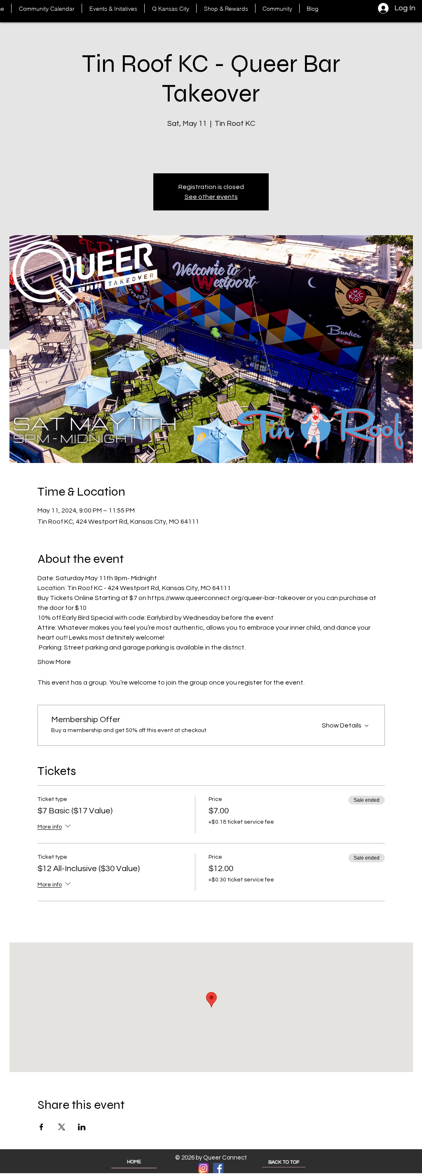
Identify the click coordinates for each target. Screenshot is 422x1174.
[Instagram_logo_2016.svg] (203, 1168)
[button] (113, 8)
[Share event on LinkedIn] (82, 1127)
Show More (54, 662)
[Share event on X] (62, 1127)
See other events (211, 197)
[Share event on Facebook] (41, 1127)
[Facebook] (218, 1168)
